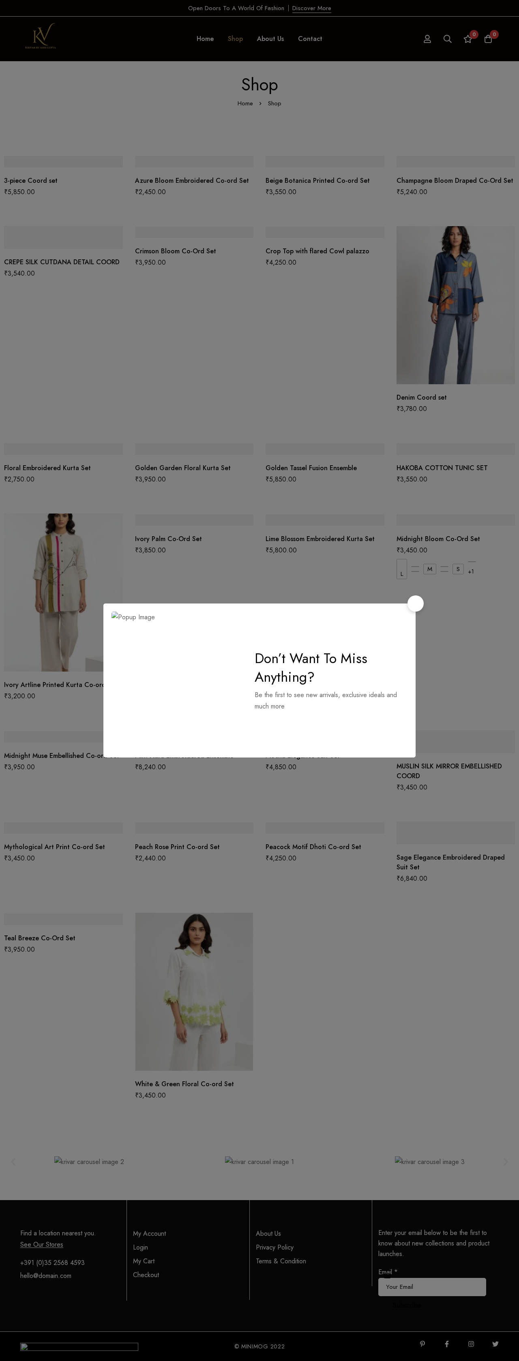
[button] (415, 603)
